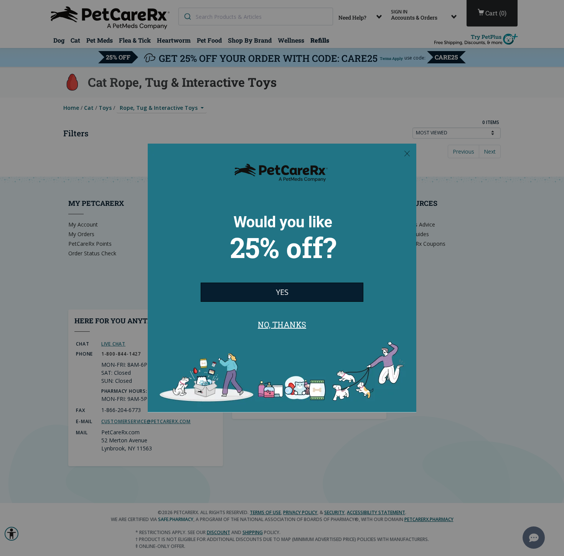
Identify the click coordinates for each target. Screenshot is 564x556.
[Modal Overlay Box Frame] (282, 278)
